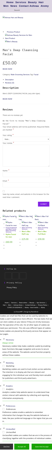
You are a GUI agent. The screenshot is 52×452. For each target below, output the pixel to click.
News (13, 6)
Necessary (10, 340)
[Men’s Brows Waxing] (18, 35)
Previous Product (13, 32)
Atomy (45, 6)
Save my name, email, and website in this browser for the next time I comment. (26, 195)
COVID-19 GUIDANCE (14, 307)
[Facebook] (8, 276)
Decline (7, 446)
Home (10, 2)
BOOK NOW (7, 69)
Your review (8, 143)
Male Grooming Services (20, 74)
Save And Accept (41, 446)
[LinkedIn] (23, 276)
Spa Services (41, 303)
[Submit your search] (37, 10)
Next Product (10, 38)
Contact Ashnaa (29, 6)
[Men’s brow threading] (11, 41)
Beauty (32, 2)
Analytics (9, 386)
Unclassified (10, 429)
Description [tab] (9, 80)
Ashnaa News (18, 305)
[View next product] (16, 38)
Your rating (8, 135)
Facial (36, 74)
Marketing (10, 363)
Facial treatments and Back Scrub (11, 228)
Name (6, 170)
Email (6, 181)
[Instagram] (15, 276)
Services (20, 2)
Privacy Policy (12, 287)
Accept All (22, 446)
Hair (41, 2)
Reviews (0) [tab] (9, 83)
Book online (23, 303)
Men (6, 6)
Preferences (10, 406)
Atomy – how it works (31, 307)
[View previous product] (5, 32)
